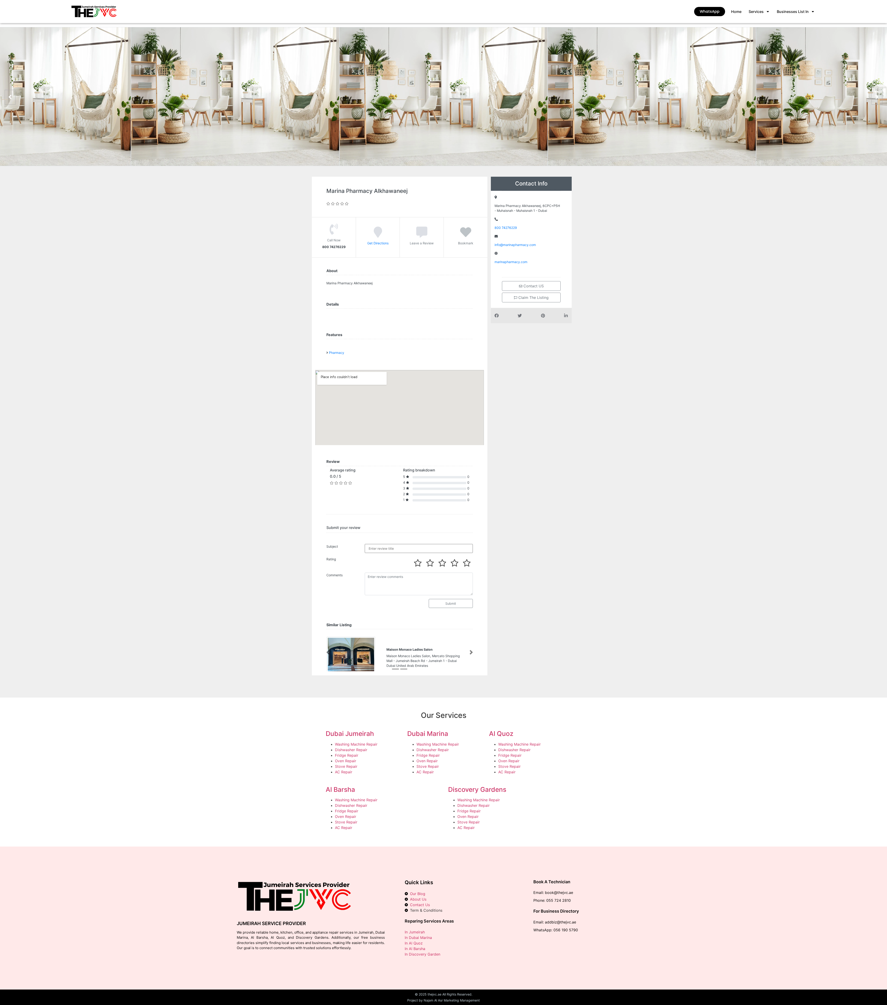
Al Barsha (340, 789)
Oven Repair (345, 761)
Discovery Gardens (477, 789)
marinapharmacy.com (511, 262)
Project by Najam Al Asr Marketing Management (443, 1000)
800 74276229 (506, 228)
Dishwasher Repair (351, 749)
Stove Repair (346, 766)
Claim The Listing (533, 297)
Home (736, 11)
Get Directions (378, 243)
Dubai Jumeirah (350, 734)
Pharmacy (336, 353)
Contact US (533, 286)
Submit (450, 603)
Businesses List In (793, 11)
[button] (328, 652)
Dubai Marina (427, 734)
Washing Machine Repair (356, 744)
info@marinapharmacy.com (515, 245)
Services (756, 11)
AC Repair (343, 772)
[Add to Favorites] (465, 235)
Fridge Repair (346, 755)
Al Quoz (501, 734)
